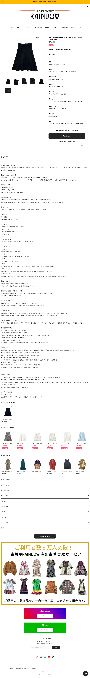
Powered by (43, 674)
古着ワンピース (5, 485)
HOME (12, 27)
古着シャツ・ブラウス (6, 490)
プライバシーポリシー (7, 668)
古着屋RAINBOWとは (8, 170)
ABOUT (29, 27)
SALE (2, 528)
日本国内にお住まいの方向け (67, 141)
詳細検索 (65, 27)
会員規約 (34, 668)
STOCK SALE (5, 522)
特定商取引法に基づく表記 (22, 668)
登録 (56, 647)
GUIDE (47, 27)
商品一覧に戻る (45, 536)
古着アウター (5, 506)
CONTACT (56, 27)
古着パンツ (4, 517)
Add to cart (67, 136)
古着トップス (4, 496)
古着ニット (4, 501)
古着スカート (4, 512)
